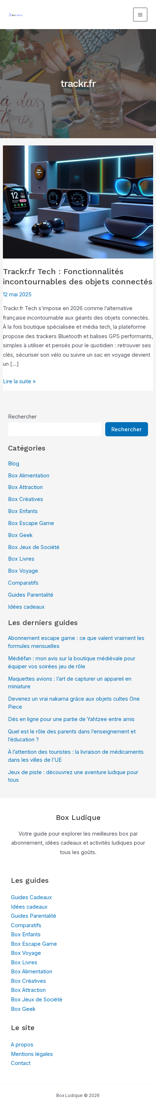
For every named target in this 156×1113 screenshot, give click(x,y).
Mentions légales (32, 1054)
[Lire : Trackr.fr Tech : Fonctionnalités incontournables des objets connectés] (78, 201)
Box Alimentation (28, 475)
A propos (22, 1044)
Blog (13, 463)
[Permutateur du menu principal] (140, 15)
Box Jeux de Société (33, 547)
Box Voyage (23, 571)
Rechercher (22, 416)
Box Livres (21, 559)
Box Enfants (23, 511)
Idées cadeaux (26, 607)
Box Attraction (25, 487)
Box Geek (20, 535)
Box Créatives (25, 499)
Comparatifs (23, 583)
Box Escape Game (31, 523)
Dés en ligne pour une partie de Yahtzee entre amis (71, 719)
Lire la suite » (19, 382)
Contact (20, 1063)
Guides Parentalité (30, 595)
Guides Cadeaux (31, 897)
